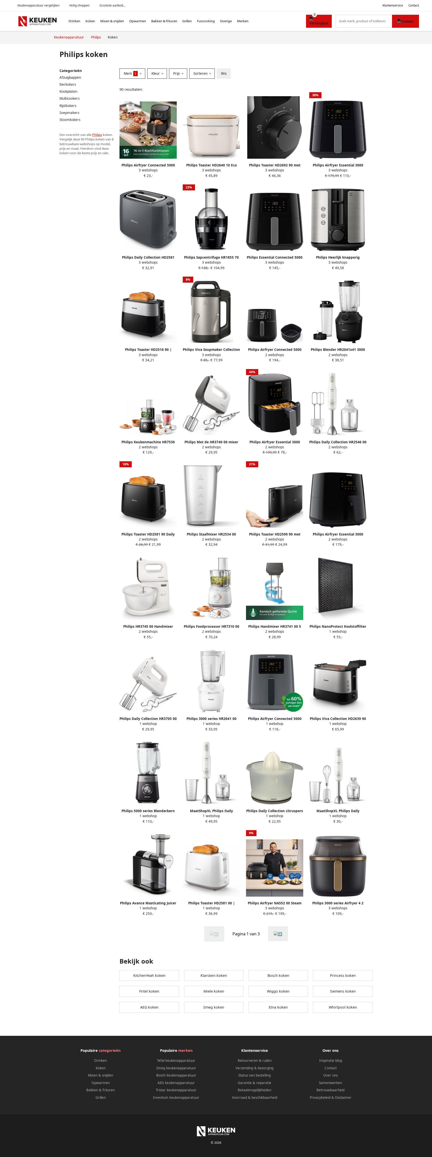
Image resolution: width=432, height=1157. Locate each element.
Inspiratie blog (330, 1060)
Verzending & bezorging (255, 1068)
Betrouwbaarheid (330, 1090)
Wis (223, 73)
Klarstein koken (213, 975)
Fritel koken (149, 991)
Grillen (187, 21)
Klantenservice (392, 5)
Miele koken (214, 991)
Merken (242, 21)
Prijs (177, 73)
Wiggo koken (278, 991)
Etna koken (278, 1007)
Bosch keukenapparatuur (176, 1075)
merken (185, 1050)
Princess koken (343, 975)
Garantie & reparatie (254, 1083)
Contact (413, 5)
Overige (226, 21)
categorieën (109, 1050)
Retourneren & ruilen (255, 1060)
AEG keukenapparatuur (176, 1083)
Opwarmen (137, 21)
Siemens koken (343, 991)
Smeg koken (213, 1007)
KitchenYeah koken (149, 975)
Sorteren (201, 73)
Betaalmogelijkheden (254, 1090)
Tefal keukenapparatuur (176, 1060)
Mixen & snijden (112, 21)
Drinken (74, 21)
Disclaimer (343, 1097)
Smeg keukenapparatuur (176, 1068)
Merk (130, 73)
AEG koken (149, 1007)
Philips (97, 134)
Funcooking (206, 21)
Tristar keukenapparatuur (176, 1090)
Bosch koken (278, 975)
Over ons (330, 1075)
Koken (90, 21)
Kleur (156, 73)
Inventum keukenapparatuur (176, 1097)
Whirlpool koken (343, 1007)
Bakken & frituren (164, 21)
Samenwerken (330, 1083)
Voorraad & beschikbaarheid (254, 1097)
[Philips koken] (278, 933)
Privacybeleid (320, 1097)
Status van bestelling (254, 1075)
